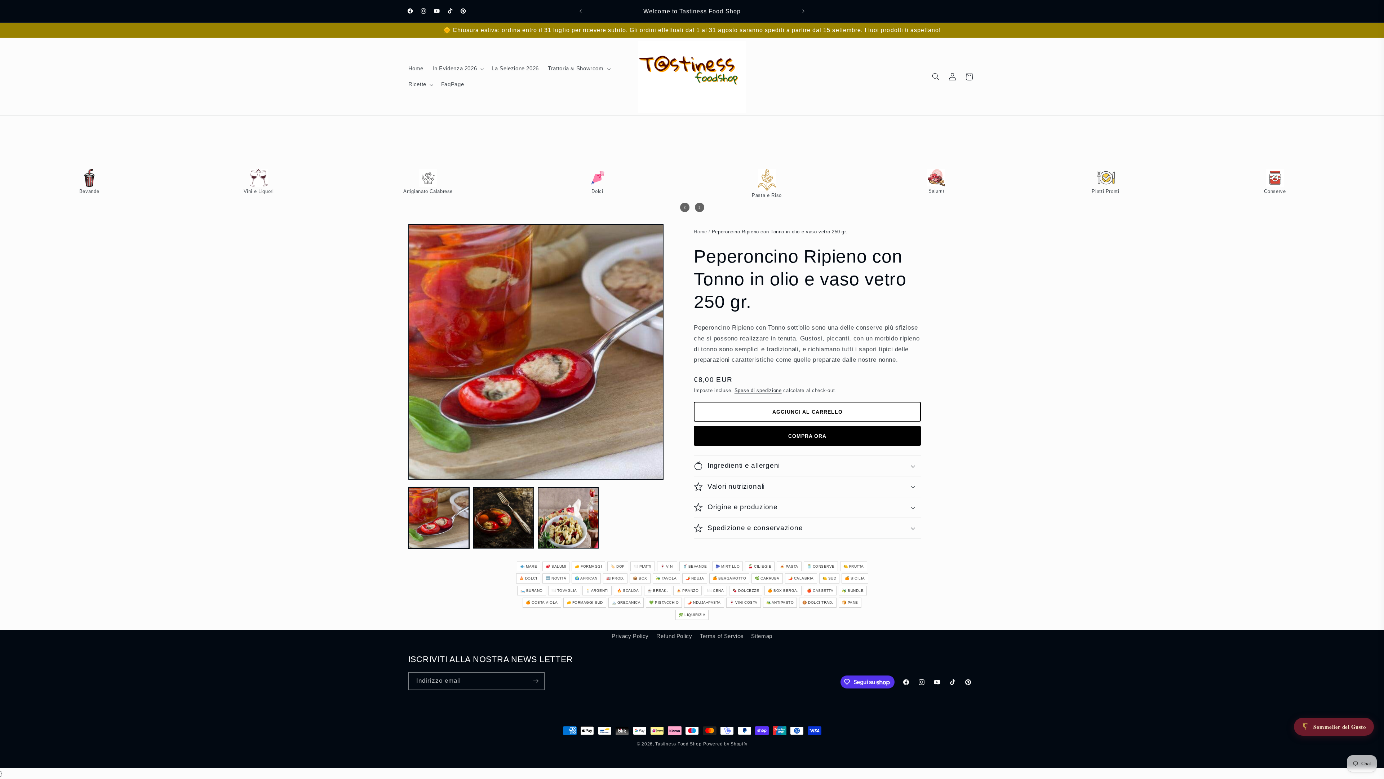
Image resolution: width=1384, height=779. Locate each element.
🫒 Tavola (666, 578)
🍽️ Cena (715, 591)
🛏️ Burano (531, 591)
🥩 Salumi (556, 566)
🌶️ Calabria (801, 578)
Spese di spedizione (758, 390)
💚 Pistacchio (664, 602)
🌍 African (586, 578)
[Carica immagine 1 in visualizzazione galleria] (438, 517)
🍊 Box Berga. (783, 591)
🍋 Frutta (853, 566)
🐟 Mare (528, 566)
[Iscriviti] (535, 681)
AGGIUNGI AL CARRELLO (807, 412)
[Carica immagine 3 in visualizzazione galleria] (568, 517)
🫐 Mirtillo (727, 566)
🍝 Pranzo (687, 591)
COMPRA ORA (807, 436)
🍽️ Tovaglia (564, 591)
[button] (457, 69)
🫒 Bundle (853, 591)
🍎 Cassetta (820, 591)
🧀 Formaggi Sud (585, 602)
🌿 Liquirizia (692, 615)
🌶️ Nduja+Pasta (704, 602)
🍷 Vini (667, 566)
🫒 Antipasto (780, 602)
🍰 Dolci (528, 578)
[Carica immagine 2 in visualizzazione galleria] (503, 517)
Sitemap (761, 636)
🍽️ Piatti (643, 566)
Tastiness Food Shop (678, 744)
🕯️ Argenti (597, 591)
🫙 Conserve (821, 566)
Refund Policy (674, 636)
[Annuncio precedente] (581, 11)
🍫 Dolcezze (745, 591)
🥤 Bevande (695, 566)
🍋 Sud (829, 578)
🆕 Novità (556, 578)
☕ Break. (657, 591)
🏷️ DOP (618, 566)
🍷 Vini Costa (743, 602)
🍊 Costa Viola (542, 602)
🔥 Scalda (628, 591)
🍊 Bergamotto (729, 578)
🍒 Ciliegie (759, 566)
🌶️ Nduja (695, 578)
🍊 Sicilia (855, 578)
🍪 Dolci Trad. (817, 602)
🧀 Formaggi (588, 566)
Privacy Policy (630, 636)
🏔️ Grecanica (626, 602)
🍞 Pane (850, 602)
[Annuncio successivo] (803, 11)
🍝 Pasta (789, 566)
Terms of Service (722, 636)
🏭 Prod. (615, 578)
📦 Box (640, 578)
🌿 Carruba (767, 578)
